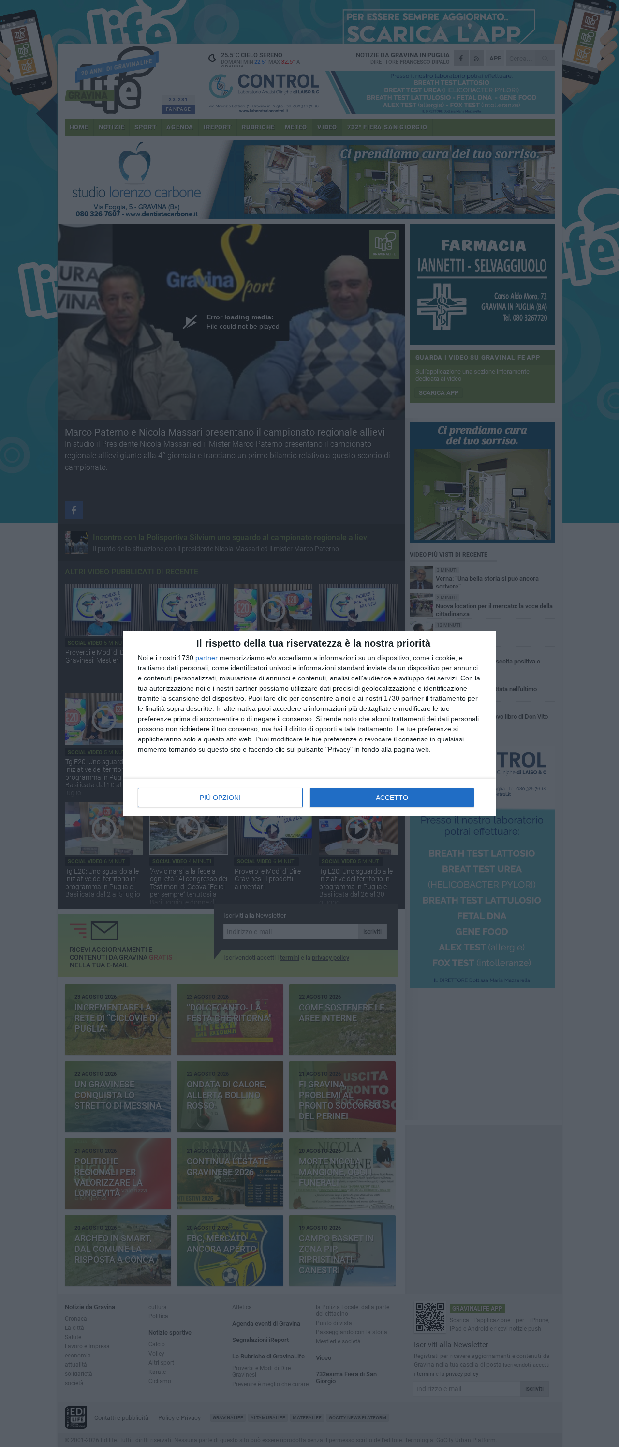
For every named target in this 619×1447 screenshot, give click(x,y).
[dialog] (309, 723)
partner (206, 657)
